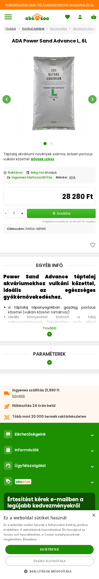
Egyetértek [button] (49, 549)
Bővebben (30, 539)
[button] (49, 571)
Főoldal (10, 29)
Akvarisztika (58, 29)
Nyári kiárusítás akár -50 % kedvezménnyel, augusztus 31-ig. (49, 5)
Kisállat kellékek (33, 29)
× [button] (93, 515)
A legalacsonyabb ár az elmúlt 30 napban (69, 221)
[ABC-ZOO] (37, 17)
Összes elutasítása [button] (49, 561)
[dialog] (49, 544)
